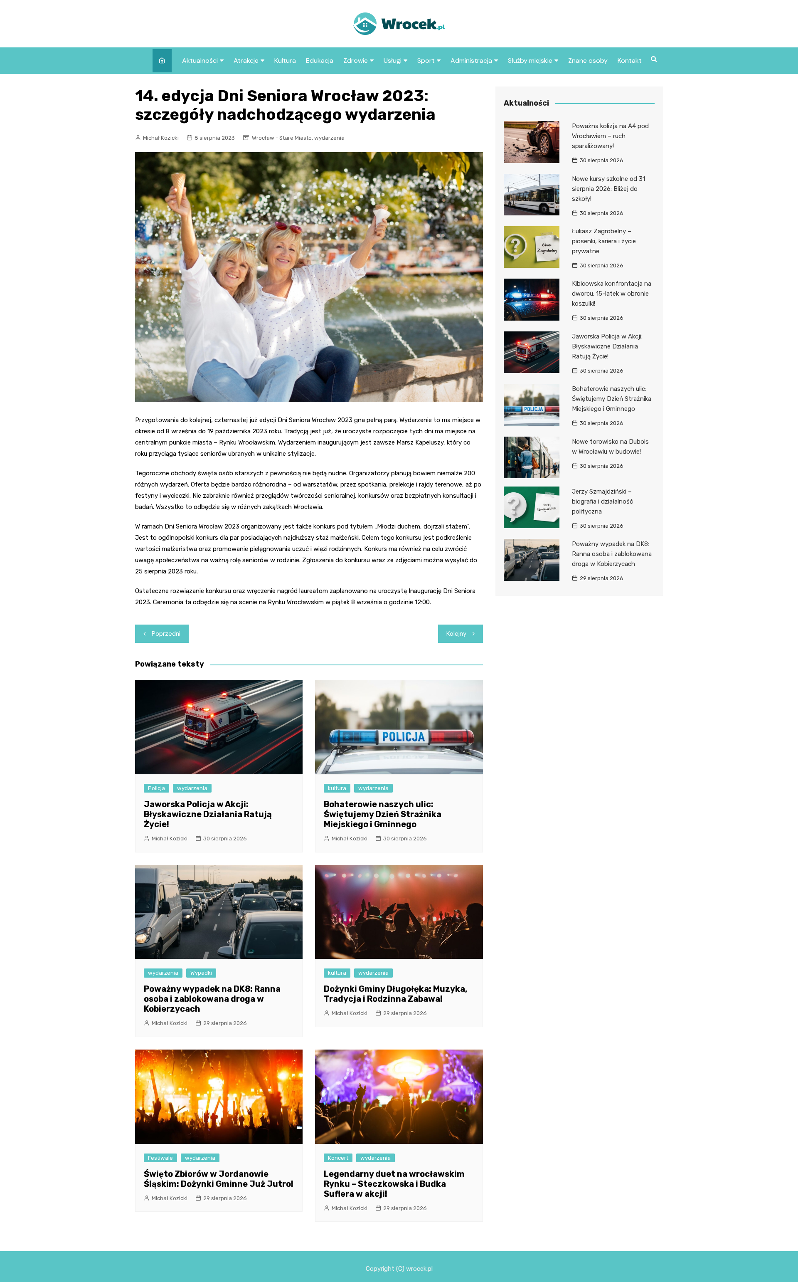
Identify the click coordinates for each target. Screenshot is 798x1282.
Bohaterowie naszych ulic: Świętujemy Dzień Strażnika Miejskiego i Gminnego (382, 814)
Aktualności (200, 60)
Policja (156, 788)
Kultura (285, 60)
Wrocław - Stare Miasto (282, 138)
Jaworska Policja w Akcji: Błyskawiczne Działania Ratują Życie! (208, 814)
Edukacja (319, 60)
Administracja (471, 60)
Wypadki (201, 973)
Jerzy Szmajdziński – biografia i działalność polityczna (602, 501)
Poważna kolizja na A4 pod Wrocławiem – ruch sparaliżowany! (610, 136)
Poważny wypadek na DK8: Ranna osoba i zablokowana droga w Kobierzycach (212, 999)
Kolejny (456, 634)
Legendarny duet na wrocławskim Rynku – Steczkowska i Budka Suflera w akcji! (394, 1184)
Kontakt (630, 60)
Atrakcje (246, 60)
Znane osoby (588, 60)
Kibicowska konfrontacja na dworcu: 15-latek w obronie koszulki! (611, 293)
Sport (426, 60)
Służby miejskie (530, 60)
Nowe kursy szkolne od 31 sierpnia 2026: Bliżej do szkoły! (608, 189)
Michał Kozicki (161, 138)
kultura (337, 788)
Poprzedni (166, 634)
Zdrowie (355, 60)
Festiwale (160, 1158)
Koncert (338, 1158)
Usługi (392, 60)
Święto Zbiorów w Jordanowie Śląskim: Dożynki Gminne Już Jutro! (218, 1179)
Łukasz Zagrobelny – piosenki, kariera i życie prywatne (604, 241)
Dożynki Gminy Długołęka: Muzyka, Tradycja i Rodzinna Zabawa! (396, 994)
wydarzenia (329, 138)
